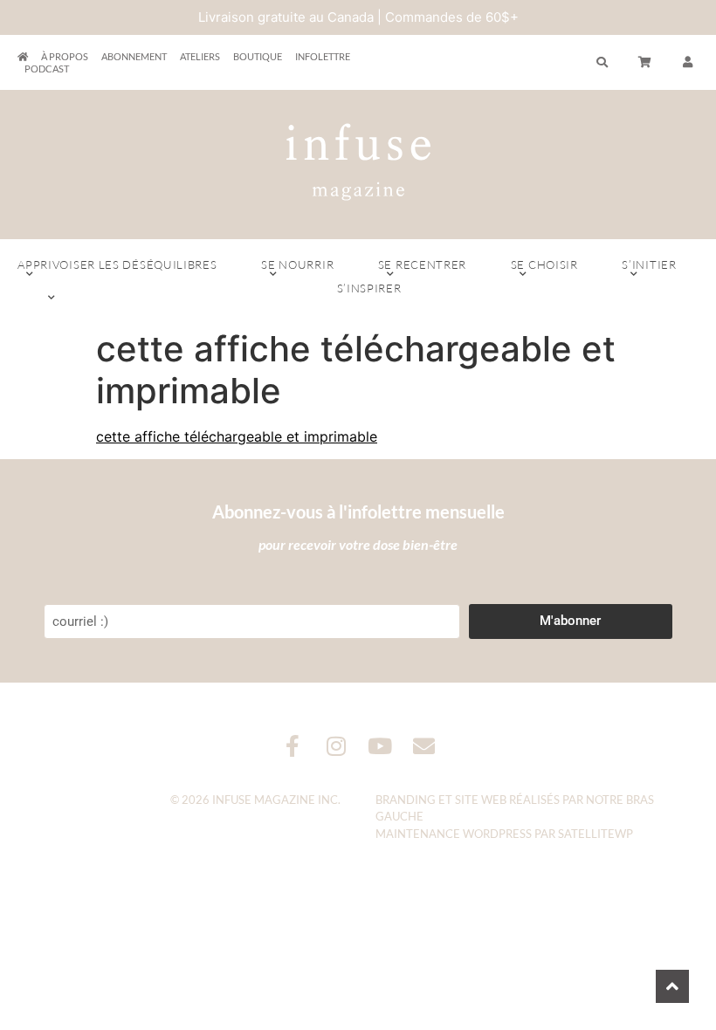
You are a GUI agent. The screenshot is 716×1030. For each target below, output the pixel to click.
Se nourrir (297, 264)
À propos (64, 56)
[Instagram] (337, 746)
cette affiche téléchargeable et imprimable (236, 436)
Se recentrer (422, 264)
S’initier (649, 264)
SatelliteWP (595, 834)
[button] (688, 62)
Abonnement (134, 56)
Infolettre (322, 56)
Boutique (257, 56)
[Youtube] (380, 746)
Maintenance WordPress (453, 834)
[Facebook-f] (293, 746)
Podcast (46, 68)
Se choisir (544, 264)
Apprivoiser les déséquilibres (117, 264)
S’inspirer (369, 288)
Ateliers (200, 56)
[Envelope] (424, 746)
